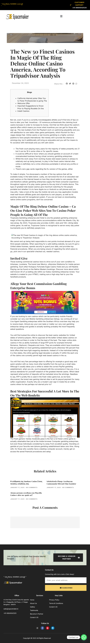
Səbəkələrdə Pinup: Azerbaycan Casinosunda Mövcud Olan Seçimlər (61, 482)
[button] (61, 16)
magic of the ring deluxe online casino (26, 220)
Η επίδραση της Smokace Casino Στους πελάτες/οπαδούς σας (26, 482)
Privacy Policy (54, 600)
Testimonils (34, 610)
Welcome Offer (23, 103)
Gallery (32, 607)
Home (32, 600)
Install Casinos (23, 111)
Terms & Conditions (56, 603)
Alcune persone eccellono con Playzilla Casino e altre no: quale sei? (26, 494)
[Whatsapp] (84, 637)
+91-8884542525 (10, 613)
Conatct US (34, 617)
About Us (33, 603)
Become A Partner (36, 614)
